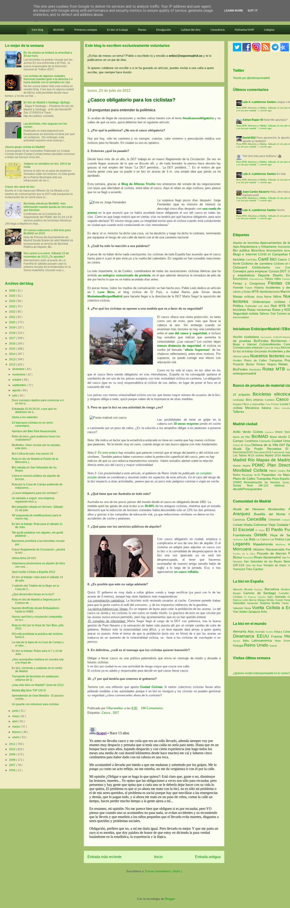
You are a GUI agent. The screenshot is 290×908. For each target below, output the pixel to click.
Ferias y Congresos (250, 283)
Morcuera (243, 549)
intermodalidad (241, 317)
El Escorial (244, 529)
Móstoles (259, 549)
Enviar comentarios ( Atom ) (163, 871)
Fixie (268, 404)
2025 (12, 295)
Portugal (238, 645)
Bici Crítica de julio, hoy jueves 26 (32, 453)
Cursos (274, 271)
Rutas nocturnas (259, 309)
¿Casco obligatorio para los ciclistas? (35, 493)
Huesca (238, 600)
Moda (260, 296)
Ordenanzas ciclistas (271, 301)
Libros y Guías (242, 291)
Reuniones (255, 369)
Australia (260, 631)
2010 (12, 749)
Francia (277, 636)
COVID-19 (265, 254)
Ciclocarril (242, 267)
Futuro (249, 287)
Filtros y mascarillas (253, 404)
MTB (256, 291)
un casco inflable (186, 572)
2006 (12, 770)
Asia (251, 631)
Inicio (158, 857)
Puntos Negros (266, 364)
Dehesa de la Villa (265, 445)
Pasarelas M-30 (251, 475)
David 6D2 (249, 137)
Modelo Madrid (242, 465)
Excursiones (241, 278)
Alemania (240, 631)
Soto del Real (254, 565)
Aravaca (270, 432)
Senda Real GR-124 (253, 485)
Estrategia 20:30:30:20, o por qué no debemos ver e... (34, 410)
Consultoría (217, 30)
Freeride (239, 287)
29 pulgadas (241, 394)
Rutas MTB (273, 369)
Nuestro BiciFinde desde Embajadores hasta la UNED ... (35, 610)
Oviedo (279, 600)
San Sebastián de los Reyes (263, 561)
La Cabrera (263, 539)
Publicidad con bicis (258, 306)
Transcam (239, 569)
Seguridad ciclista (246, 313)
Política (239, 306)
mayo (16, 716)
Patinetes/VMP (244, 30)
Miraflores (282, 544)
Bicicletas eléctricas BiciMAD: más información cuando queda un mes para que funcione (48, 207)
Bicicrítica (258, 250)
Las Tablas (240, 455)
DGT (116, 712)
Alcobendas (278, 509)
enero (16, 737)
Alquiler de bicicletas (246, 242)
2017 (12, 338)
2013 (12, 359)
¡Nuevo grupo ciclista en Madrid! (25, 147)
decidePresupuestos (247, 489)
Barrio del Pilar (242, 437)
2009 (12, 754)
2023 (12, 306)
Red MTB (279, 306)
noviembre (19, 374)
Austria (270, 632)
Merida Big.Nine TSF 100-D (29, 690)
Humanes (238, 539)
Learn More (233, 10)
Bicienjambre (275, 250)
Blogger (170, 899)
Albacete (238, 589)
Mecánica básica (258, 408)
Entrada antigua (208, 857)
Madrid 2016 (273, 455)
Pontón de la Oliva (245, 553)
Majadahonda (264, 544)
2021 (12, 317)
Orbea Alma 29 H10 (24, 558)
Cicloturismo (263, 267)
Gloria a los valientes (25, 417)
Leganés (243, 543)
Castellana (252, 441)
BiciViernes (279, 341)
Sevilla (276, 603)
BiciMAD (58, 30)
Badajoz (259, 589)
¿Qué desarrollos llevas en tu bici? (33, 594)
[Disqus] (154, 781)
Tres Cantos (254, 569)
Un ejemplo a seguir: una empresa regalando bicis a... (33, 500)
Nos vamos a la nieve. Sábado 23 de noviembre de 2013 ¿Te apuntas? (46, 255)
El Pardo (275, 529)
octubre (17, 379)
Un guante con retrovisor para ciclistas (35, 704)
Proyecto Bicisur (243, 364)
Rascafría (248, 557)
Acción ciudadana (246, 337)
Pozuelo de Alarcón (272, 553)
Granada (281, 596)
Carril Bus (252, 259)
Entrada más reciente (104, 857)
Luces (284, 404)
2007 (12, 765)
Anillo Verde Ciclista (249, 432)
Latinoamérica (263, 640)
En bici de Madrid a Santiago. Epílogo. (47, 102)
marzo (16, 726)
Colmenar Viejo (265, 524)
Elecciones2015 (243, 452)
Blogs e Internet (245, 254)
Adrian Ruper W (252, 119)
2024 (12, 301)
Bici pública (242, 250)
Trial (273, 313)
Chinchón (275, 519)
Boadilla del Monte (271, 514)
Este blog (37, 30)
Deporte (265, 275)
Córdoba (238, 596)
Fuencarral (278, 452)
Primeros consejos (85, 30)
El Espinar (251, 597)
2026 (12, 290)
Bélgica (278, 631)
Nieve (268, 296)
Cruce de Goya (271, 347)
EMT (282, 445)
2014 (12, 354)
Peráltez (237, 360)
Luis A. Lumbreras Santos (259, 102)
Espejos (237, 404)
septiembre (19, 385)
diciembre (18, 369)
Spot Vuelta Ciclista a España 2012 (33, 572)
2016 (12, 343)
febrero (17, 732)
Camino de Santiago (261, 593)
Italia (247, 640)
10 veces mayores (186, 423)
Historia (260, 287)
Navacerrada (276, 549)
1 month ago (265, 110)
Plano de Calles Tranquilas (263, 360)
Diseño (279, 275)
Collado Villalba (243, 524)
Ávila (264, 611)
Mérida (270, 600)
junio (15, 710)
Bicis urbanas (254, 399)
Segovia (266, 603)
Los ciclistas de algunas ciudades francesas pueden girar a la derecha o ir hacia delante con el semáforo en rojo (48, 79)
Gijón (271, 596)
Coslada (283, 524)
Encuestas (260, 351)
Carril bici (268, 259)
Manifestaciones (270, 291)
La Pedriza (278, 539)
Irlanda (238, 641)
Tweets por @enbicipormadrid (251, 78)
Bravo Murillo (279, 437)
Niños (278, 296)
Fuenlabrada (243, 535)
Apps (236, 246)
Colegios (269, 30)
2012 (12, 364)
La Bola (250, 539)
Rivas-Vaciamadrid (268, 557)
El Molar (261, 530)
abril (15, 721)
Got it (253, 10)
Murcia (253, 600)
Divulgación (163, 30)
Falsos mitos (274, 278)
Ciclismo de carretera (257, 263)
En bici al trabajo (117, 30)
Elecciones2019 (263, 452)
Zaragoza (254, 611)
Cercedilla (257, 519)
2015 (12, 348)
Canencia (240, 519)
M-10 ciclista (256, 455)
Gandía (263, 597)
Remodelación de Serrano (263, 482)
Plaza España (281, 478)
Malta (279, 640)
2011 (12, 744)
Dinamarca (245, 636)
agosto (16, 390)
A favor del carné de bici (19, 186)
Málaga (262, 600)
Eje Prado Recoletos (265, 448)
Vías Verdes (240, 611)
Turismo (282, 313)
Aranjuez (243, 513)
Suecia (273, 645)
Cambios (270, 399)
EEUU (264, 636)
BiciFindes (261, 341)
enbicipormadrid (244, 373)
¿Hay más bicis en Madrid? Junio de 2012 (38, 685)
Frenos (275, 404)
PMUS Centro (277, 470)
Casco (106, 712)
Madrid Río (244, 460)
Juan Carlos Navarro (255, 191)
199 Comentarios (152, 708)
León (246, 600)
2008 (12, 759)
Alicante (249, 589)
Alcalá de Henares (250, 509)
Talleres (264, 313)
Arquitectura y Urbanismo (259, 246)
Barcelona (273, 589)
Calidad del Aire (191, 30)
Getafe (262, 534)
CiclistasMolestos (270, 344)
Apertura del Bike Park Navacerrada (34, 431)
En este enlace (108, 452)
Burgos (238, 593)
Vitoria (248, 608)
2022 (12, 311)
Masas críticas (244, 296)
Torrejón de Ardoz (275, 565)
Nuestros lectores (267, 355)
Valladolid (238, 608)
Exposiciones (257, 279)
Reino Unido (256, 645)
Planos (142, 30)
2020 (12, 322)
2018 (12, 332)
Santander (253, 603)
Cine (280, 267)
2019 (12, 327)
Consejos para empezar (251, 271)
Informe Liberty (241, 356)
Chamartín (265, 441)
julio (15, 395)
